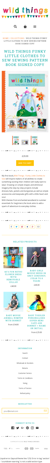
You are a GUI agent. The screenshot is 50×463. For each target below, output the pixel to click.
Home (6, 38)
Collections (17, 38)
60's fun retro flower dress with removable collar (13, 277)
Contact (25, 358)
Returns (25, 368)
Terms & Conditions (25, 378)
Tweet (16, 227)
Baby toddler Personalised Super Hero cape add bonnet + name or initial (36, 322)
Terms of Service (25, 388)
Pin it (22, 227)
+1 (32, 227)
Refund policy (25, 393)
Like (11, 227)
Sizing (25, 383)
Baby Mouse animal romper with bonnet (13, 318)
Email (38, 227)
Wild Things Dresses (31, 441)
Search (25, 353)
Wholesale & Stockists (25, 363)
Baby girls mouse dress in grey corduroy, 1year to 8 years (36, 275)
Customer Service (25, 373)
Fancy (27, 227)
